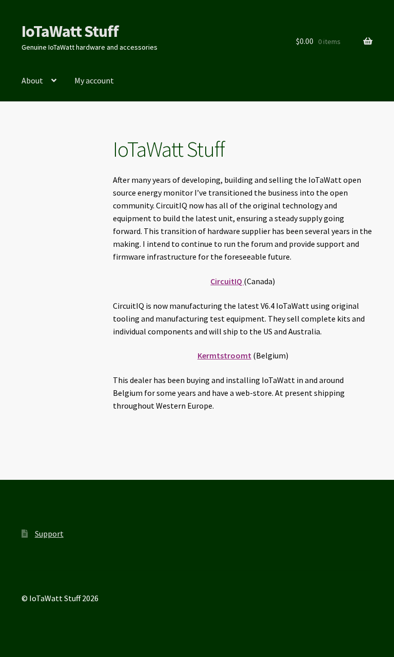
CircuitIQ (227, 281)
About (32, 80)
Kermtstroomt (224, 355)
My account (94, 80)
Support (49, 533)
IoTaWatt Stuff (70, 31)
